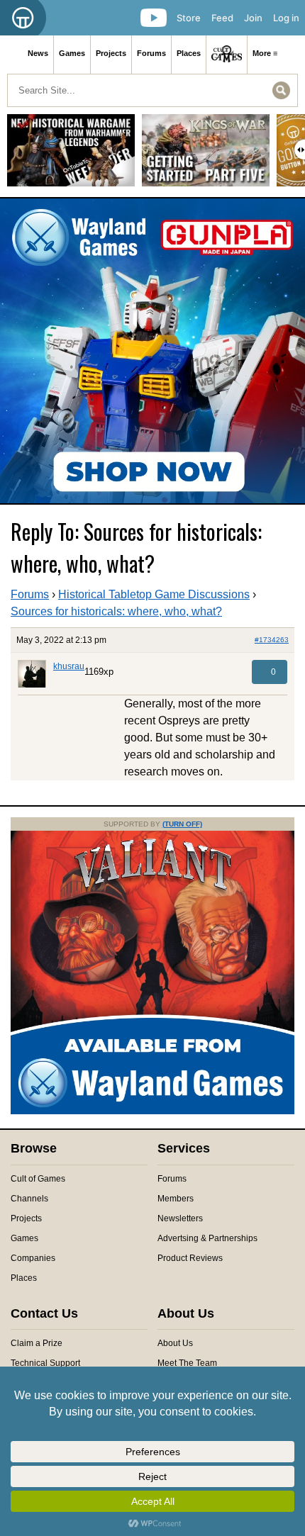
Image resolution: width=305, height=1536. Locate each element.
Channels (29, 1199)
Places (189, 53)
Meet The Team (187, 1363)
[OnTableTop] (23, 17)
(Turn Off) (182, 824)
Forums (151, 53)
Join (253, 17)
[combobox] (152, 90)
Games (72, 53)
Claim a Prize (36, 1343)
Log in (286, 17)
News (38, 53)
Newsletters (180, 1218)
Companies (33, 1258)
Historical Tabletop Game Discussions (154, 594)
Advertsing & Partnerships (207, 1238)
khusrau (68, 666)
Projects (111, 53)
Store (189, 17)
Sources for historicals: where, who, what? (116, 611)
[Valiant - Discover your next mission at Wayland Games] (152, 1111)
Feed (222, 17)
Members (175, 1199)
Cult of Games (38, 1179)
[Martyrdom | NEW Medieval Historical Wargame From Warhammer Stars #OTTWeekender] (71, 155)
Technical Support (45, 1363)
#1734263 (272, 640)
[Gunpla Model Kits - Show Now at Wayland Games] (152, 350)
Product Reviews (190, 1258)
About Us (175, 1343)
